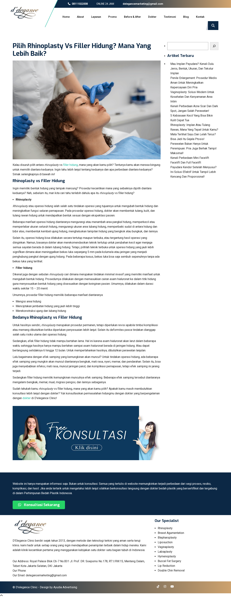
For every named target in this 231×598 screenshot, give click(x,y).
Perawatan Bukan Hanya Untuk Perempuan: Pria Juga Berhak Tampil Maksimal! (193, 148)
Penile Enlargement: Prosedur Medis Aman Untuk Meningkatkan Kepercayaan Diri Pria (193, 82)
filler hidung (70, 165)
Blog (186, 16)
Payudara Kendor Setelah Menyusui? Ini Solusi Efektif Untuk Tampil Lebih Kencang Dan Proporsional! (193, 171)
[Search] (214, 46)
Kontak (200, 16)
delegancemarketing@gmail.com (142, 3)
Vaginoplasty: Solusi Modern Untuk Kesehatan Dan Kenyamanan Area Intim (192, 96)
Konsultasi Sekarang (41, 504)
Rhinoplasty (165, 528)
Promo (112, 16)
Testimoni (170, 16)
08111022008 (79, 3)
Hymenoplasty (167, 556)
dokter (27, 398)
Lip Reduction (166, 565)
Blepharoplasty (167, 537)
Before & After (132, 16)
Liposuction (165, 542)
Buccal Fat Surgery (169, 561)
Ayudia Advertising (65, 587)
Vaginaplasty (166, 547)
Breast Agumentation (171, 533)
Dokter (152, 16)
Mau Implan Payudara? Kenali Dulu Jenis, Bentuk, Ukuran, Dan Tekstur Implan (192, 68)
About (80, 16)
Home (66, 16)
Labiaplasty (165, 551)
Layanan (96, 16)
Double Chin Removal (171, 570)
